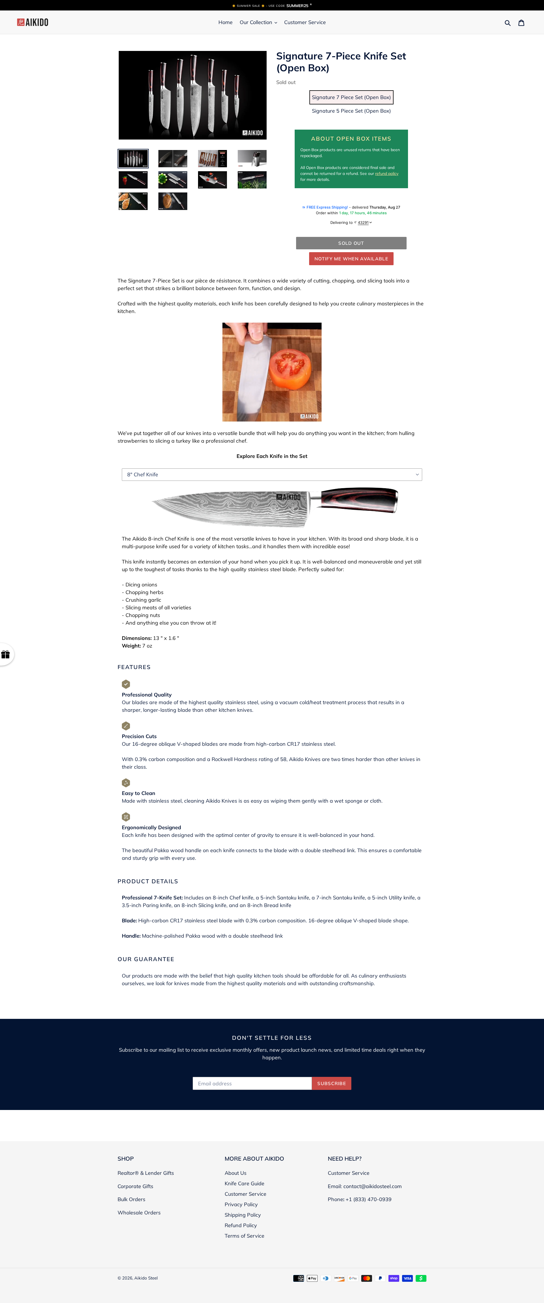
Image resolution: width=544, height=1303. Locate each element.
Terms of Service (244, 1236)
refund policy (386, 173)
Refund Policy (241, 1225)
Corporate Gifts (135, 1186)
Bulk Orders (131, 1199)
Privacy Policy (241, 1204)
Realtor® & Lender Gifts (146, 1173)
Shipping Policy (243, 1215)
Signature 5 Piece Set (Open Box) (351, 111)
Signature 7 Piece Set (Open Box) (351, 97)
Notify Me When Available (351, 259)
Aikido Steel (146, 1278)
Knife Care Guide (244, 1183)
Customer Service (245, 1194)
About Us (235, 1173)
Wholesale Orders (139, 1212)
